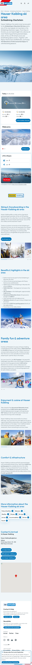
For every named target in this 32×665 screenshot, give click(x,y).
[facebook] (8, 640)
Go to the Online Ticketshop (10, 662)
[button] (31, 81)
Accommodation (14, 517)
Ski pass (12, 514)
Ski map (21, 514)
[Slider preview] (28, 259)
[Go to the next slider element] (30, 259)
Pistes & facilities (6, 511)
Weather (4, 514)
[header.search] (21, 3)
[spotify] (16, 640)
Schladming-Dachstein (15, 11)
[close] (29, 652)
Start (2, 11)
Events (3, 520)
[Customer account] (24, 3)
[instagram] (4, 640)
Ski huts (24, 517)
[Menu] (28, 3)
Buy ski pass (7, 179)
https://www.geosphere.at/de (19, 184)
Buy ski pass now (6, 239)
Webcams (17, 511)
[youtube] (12, 640)
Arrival (3, 517)
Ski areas (7, 11)
